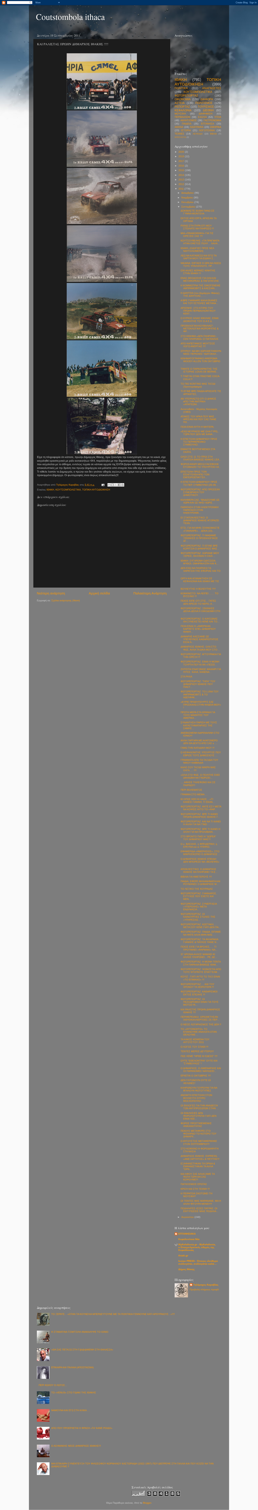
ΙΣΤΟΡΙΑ (186, 130)
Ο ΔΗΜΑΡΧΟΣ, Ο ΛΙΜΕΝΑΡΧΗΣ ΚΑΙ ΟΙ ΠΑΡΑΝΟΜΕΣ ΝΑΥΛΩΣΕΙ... (201, 1069)
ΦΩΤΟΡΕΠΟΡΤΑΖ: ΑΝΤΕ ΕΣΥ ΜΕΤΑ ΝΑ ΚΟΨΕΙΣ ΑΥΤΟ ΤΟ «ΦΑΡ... (201, 808)
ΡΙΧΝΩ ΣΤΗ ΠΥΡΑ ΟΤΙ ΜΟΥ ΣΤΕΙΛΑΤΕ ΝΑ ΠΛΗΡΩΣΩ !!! (197, 227)
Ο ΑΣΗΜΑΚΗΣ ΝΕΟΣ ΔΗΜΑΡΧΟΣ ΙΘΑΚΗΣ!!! (76, 1446)
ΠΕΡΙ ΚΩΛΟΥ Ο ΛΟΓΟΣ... (53, 1385)
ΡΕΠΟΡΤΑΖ (182, 106)
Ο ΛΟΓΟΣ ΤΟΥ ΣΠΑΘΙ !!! (194, 1047)
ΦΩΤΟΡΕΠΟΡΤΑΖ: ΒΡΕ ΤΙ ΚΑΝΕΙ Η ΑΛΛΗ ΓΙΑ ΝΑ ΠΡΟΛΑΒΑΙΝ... (200, 830)
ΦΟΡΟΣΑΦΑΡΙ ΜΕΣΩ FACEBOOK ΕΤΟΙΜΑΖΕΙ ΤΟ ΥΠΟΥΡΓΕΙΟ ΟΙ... (201, 465)
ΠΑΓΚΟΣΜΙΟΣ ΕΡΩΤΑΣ (194, 1184)
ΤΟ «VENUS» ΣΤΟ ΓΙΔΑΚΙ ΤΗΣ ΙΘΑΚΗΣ (73, 1392)
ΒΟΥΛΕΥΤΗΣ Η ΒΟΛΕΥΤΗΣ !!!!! (198, 589)
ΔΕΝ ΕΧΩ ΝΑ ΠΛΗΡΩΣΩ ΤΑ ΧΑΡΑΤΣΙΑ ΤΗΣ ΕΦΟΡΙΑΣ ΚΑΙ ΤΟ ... (200, 571)
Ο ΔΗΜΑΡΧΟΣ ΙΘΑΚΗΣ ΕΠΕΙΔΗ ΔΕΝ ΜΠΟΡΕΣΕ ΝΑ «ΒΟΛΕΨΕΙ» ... (200, 862)
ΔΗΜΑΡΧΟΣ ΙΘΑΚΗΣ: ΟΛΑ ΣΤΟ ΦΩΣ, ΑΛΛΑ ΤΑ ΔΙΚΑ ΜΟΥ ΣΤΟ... (200, 648)
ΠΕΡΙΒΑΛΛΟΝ (182, 117)
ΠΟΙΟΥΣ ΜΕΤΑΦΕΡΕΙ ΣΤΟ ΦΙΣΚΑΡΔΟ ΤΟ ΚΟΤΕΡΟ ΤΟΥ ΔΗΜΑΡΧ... (198, 1134)
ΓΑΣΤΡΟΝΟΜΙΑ (212, 120)
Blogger (147, 1503)
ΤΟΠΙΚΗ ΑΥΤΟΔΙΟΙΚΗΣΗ (96, 489)
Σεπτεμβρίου (188, 206)
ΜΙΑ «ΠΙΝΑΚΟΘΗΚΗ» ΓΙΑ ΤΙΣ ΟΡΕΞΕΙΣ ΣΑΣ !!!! (197, 234)
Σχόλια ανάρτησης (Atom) (65, 600)
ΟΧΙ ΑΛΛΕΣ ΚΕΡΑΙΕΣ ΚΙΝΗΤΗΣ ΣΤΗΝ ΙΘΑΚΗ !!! (198, 272)
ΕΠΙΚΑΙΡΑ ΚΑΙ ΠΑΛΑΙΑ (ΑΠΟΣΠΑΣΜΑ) (72, 1367)
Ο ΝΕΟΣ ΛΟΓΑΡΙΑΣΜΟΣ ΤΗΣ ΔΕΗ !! (201, 1024)
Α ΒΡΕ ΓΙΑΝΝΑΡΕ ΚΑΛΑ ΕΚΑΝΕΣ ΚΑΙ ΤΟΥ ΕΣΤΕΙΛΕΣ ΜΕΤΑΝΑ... (199, 302)
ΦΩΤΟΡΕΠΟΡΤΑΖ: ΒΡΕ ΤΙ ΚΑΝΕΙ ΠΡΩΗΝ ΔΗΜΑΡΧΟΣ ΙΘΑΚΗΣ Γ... (200, 815)
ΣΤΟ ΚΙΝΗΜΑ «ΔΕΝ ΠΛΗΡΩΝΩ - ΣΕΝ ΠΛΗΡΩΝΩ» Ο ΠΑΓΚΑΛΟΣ (200, 337)
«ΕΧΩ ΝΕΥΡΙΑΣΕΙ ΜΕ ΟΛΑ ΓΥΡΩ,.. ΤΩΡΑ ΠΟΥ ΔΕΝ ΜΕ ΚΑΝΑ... (200, 433)
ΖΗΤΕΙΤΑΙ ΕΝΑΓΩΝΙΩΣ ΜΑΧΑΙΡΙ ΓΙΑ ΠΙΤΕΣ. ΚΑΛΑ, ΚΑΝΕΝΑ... (201, 670)
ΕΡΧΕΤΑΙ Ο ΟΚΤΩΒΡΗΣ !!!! (196, 1075)
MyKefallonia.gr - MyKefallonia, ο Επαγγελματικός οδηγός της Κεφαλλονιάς (197, 1247)
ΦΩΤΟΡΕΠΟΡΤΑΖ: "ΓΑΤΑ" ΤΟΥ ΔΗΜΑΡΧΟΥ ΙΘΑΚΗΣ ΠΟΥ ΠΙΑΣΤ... (198, 684)
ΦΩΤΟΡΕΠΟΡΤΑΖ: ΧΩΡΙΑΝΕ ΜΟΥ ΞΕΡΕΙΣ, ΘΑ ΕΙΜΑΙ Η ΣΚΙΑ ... (200, 554)
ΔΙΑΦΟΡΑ (206, 99)
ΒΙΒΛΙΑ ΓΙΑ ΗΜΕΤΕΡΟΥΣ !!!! (196, 876)
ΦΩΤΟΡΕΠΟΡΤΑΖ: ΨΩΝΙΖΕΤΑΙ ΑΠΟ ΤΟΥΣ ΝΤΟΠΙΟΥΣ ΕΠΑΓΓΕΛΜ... (201, 970)
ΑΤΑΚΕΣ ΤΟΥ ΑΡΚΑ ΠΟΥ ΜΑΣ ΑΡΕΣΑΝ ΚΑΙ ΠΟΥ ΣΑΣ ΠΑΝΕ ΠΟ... (198, 419)
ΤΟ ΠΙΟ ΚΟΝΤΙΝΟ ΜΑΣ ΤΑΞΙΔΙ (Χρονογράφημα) (198, 385)
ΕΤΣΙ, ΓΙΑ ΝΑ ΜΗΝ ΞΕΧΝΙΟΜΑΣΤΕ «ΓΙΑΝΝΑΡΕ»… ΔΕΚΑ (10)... (200, 529)
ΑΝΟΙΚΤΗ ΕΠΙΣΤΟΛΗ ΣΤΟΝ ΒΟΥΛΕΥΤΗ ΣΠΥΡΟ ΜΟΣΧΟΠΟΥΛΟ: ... (196, 1098)
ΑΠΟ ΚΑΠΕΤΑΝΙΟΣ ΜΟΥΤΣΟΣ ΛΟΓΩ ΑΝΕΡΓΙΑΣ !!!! (198, 345)
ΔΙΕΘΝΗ (208, 110)
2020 (181, 152)
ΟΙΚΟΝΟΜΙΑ (183, 99)
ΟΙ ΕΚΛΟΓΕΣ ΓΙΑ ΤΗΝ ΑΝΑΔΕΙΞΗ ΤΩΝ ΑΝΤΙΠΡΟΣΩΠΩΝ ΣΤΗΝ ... (200, 1107)
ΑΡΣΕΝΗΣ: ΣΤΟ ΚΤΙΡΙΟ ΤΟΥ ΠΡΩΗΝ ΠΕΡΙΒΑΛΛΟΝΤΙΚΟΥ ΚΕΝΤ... (198, 311)
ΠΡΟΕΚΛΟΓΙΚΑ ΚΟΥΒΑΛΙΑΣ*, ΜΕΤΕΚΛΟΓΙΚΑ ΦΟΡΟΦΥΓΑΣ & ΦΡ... (200, 328)
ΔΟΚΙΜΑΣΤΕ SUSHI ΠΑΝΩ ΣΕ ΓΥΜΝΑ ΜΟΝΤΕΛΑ (197, 212)
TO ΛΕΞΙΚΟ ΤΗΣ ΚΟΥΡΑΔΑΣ (197, 889)
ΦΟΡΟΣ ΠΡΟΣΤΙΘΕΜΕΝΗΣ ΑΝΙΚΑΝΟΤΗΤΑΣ (196, 1124)
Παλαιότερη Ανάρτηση (150, 593)
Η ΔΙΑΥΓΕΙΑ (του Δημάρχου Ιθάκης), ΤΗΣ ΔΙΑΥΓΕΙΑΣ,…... (200, 294)
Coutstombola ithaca (70, 16)
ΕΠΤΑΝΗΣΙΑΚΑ (187, 1233)
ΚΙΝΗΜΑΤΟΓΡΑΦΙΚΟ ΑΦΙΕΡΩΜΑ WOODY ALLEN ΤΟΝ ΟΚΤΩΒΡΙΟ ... (200, 361)
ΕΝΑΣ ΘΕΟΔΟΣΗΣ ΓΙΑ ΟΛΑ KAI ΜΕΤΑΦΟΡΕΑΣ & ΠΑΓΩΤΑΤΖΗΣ (200, 279)
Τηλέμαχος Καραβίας (205, 1284)
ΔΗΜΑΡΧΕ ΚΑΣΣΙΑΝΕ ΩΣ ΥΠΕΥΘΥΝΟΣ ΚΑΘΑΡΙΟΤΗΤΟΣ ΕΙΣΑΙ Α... (199, 639)
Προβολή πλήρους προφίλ (204, 1289)
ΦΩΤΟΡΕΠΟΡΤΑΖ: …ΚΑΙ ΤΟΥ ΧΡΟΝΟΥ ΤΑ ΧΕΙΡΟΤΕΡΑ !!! (197, 985)
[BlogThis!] (112, 485)
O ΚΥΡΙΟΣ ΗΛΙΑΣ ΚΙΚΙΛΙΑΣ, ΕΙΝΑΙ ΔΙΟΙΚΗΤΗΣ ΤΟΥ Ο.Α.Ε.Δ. (200, 319)
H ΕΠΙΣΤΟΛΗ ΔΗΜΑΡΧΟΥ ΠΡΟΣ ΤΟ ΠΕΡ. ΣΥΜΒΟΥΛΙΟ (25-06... (199, 483)
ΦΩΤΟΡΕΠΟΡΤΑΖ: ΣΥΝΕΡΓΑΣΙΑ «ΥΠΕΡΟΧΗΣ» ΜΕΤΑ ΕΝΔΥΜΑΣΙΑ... (199, 907)
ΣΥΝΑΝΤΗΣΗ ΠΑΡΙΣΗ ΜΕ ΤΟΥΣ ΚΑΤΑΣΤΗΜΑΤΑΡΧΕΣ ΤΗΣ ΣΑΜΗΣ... (199, 725)
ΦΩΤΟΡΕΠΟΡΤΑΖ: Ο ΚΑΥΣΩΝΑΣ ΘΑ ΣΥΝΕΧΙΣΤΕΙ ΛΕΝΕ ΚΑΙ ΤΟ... (200, 620)
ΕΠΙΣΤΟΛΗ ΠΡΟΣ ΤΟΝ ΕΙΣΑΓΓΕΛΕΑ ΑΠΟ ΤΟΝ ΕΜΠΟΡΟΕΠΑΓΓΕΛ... (195, 474)
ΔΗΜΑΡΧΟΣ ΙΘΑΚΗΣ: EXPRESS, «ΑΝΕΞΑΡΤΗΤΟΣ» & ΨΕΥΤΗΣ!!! (200, 1157)
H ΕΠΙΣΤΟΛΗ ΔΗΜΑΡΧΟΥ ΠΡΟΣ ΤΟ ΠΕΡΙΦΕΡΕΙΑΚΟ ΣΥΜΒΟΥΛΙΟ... (199, 442)
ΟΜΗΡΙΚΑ (215, 127)
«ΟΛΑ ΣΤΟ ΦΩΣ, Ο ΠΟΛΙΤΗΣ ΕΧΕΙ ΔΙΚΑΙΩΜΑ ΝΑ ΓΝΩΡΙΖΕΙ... (200, 776)
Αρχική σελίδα (99, 593)
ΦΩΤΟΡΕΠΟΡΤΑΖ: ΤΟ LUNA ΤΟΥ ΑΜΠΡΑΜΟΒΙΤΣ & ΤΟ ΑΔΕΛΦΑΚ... (200, 694)
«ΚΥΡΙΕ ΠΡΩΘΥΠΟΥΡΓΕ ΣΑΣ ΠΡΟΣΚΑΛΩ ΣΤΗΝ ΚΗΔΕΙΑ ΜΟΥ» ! (201, 705)
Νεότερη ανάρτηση (51, 593)
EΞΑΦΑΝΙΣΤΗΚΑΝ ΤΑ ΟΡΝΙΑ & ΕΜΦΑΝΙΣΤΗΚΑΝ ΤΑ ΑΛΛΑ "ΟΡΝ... (198, 1166)
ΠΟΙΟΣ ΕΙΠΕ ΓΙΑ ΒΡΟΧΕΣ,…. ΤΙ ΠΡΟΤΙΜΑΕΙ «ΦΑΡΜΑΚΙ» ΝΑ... (199, 948)
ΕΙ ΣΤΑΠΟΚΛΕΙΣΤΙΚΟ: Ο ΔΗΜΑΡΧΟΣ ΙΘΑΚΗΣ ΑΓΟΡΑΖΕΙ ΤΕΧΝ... (200, 520)
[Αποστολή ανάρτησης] (102, 484)
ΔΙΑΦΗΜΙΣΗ (205, 113)
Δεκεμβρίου (187, 193)
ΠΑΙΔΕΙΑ (186, 123)
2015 (181, 170)
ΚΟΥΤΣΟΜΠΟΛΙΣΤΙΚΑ (68, 489)
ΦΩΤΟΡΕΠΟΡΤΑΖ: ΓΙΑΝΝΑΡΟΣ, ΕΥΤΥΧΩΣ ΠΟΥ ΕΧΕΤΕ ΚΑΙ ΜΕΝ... (199, 896)
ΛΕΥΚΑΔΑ (198, 134)
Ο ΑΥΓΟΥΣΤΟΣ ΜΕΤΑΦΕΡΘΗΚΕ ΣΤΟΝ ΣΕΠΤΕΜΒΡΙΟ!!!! (199, 1142)
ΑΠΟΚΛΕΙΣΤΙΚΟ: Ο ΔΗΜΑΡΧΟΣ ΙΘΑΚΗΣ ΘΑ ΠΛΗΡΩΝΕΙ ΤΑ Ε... (199, 870)
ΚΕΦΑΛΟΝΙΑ (183, 110)
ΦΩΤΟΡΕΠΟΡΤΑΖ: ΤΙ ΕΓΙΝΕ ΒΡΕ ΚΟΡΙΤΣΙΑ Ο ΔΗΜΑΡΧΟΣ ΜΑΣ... (200, 547)
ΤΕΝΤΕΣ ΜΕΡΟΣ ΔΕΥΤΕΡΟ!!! (197, 1051)
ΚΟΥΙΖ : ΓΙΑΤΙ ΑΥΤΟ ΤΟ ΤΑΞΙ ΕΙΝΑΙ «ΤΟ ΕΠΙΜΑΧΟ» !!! (200, 978)
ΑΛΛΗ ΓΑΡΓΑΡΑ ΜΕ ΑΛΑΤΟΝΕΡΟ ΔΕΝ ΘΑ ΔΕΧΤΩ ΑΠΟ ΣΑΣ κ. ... (199, 742)
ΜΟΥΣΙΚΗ (180, 113)
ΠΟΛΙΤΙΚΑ (181, 88)
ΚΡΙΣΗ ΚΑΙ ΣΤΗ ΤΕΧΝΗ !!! (195, 1189)
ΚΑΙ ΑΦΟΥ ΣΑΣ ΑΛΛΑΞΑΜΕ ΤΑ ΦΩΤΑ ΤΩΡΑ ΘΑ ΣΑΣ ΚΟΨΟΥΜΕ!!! (198, 1177)
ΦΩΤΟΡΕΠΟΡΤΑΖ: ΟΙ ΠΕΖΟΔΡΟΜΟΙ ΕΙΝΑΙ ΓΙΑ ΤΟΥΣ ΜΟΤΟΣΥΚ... (200, 1002)
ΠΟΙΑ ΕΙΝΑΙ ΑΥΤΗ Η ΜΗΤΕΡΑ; (197, 427)
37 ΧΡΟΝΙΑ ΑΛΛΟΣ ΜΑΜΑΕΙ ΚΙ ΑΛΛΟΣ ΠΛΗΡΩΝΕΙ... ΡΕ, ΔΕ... (199, 955)
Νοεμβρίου (187, 197)
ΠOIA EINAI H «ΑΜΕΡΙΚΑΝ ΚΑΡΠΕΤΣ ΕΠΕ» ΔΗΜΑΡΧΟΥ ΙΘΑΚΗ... (198, 629)
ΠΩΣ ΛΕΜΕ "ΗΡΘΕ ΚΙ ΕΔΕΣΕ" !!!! (199, 1056)
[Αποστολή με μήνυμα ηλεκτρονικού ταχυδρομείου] (109, 485)
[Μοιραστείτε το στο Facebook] (119, 485)
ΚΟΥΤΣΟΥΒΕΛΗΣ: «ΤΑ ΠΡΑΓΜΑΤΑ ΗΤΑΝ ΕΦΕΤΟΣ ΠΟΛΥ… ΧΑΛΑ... (200, 242)
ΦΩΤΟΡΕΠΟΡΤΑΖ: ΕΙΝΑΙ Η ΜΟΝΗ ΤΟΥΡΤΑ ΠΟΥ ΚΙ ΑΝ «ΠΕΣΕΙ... (200, 663)
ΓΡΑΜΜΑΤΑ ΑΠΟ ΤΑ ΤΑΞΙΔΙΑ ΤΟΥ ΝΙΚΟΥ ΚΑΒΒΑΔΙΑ (199, 761)
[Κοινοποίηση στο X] (116, 485)
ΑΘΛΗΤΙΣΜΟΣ (188, 120)
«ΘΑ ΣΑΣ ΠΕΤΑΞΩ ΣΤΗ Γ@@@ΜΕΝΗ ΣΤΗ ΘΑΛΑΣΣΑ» (82, 1349)
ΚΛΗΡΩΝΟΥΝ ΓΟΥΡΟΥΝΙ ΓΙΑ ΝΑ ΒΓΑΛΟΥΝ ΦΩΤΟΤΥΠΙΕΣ (199, 1089)
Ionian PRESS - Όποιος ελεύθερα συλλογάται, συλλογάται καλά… (198, 1262)
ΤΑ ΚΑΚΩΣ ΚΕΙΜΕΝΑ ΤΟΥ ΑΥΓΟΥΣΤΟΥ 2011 (195, 1041)
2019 (181, 156)
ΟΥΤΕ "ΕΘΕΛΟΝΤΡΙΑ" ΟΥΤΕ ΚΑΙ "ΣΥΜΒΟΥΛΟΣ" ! (199, 1062)
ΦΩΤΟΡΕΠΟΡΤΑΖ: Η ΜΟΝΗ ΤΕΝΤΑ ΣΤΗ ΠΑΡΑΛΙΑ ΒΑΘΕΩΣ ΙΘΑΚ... (201, 963)
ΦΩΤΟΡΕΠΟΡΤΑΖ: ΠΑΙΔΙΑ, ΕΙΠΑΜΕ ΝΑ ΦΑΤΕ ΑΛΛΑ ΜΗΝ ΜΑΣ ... (201, 933)
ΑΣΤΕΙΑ (180, 102)
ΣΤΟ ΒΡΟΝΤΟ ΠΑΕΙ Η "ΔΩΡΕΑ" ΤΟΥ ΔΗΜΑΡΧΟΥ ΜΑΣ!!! (198, 838)
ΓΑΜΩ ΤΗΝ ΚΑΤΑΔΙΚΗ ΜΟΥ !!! (197, 748)
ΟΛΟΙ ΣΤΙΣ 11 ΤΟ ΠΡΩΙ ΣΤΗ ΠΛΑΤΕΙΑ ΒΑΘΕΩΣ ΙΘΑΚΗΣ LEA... (201, 458)
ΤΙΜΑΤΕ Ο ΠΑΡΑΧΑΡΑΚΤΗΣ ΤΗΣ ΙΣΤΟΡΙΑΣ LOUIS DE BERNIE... (199, 370)
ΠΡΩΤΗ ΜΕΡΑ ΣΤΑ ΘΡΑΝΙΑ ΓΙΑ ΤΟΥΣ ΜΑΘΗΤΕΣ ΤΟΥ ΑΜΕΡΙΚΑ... (198, 715)
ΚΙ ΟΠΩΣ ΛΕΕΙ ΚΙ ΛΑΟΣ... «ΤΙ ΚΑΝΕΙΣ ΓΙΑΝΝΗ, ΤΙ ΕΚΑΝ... (198, 800)
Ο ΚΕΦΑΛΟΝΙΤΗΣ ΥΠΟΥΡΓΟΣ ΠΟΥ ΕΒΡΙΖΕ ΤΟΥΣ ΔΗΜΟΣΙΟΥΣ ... (201, 754)
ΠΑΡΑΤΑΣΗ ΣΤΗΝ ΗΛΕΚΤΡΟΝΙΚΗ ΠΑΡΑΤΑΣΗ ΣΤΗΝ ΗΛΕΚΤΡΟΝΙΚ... (200, 510)
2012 (181, 184)
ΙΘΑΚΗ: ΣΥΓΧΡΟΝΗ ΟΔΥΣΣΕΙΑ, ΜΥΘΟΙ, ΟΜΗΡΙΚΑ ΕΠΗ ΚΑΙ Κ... (200, 562)
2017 (181, 161)
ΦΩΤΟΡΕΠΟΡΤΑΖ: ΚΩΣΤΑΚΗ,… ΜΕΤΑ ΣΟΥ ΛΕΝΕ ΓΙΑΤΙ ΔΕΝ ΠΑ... (201, 926)
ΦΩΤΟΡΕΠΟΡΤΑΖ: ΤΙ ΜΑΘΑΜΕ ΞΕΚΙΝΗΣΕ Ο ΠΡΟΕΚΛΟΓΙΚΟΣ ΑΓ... (199, 538)
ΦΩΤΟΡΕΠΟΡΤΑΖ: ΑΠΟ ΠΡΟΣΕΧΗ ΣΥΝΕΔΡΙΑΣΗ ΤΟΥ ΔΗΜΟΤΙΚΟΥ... (200, 492)
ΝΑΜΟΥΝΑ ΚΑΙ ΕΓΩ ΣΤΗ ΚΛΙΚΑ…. (70, 1410)
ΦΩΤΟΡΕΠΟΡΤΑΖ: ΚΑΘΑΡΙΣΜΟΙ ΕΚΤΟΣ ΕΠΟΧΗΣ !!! (199, 993)
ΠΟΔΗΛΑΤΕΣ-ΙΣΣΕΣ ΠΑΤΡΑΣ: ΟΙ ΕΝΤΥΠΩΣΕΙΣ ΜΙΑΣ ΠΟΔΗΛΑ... (199, 1210)
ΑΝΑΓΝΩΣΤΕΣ (211, 88)
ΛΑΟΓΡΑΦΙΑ (196, 127)
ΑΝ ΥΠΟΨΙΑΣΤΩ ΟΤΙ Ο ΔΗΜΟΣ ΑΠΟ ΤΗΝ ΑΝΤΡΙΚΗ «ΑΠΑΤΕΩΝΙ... (198, 401)
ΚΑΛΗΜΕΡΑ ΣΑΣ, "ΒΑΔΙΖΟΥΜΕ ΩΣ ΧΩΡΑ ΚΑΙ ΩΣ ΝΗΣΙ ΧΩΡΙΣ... (200, 501)
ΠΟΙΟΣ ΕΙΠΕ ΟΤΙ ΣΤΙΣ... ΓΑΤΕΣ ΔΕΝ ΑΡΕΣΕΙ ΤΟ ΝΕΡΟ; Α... (198, 602)
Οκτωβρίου (187, 202)
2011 (181, 188)
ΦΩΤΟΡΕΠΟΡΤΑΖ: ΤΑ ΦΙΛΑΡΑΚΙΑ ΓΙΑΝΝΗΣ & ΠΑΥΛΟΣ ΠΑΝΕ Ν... (199, 941)
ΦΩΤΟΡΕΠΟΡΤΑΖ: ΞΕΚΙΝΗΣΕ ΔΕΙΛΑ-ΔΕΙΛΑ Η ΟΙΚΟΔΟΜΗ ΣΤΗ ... (200, 611)
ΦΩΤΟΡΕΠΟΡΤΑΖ (186, 95)
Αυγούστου (187, 1217)
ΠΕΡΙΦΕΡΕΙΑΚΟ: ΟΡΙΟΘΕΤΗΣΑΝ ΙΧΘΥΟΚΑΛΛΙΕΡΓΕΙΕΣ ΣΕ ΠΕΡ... (200, 1018)
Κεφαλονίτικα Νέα (189, 1239)
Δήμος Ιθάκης (186, 1269)
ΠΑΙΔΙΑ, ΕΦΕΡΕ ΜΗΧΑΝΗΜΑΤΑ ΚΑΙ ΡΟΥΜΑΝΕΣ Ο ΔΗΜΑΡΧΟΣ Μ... (200, 882)
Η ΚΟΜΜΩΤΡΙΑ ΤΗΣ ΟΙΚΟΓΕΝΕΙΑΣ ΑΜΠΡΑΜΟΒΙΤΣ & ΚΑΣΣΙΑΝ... (200, 287)
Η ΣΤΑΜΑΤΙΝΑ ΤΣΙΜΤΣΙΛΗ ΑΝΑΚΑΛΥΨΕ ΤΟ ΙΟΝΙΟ (79, 1332)
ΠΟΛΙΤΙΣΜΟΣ (204, 102)
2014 (181, 175)
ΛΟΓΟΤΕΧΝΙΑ (207, 130)
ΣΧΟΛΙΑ (202, 117)
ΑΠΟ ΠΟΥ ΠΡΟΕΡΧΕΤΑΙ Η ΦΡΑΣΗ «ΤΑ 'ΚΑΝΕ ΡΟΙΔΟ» (81, 1428)
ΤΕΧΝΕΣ (179, 133)
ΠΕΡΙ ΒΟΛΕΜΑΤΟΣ (191, 790)
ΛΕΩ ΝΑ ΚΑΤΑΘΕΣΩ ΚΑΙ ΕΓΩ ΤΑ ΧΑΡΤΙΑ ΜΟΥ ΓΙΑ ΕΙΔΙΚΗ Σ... (198, 257)
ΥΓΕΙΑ (217, 117)
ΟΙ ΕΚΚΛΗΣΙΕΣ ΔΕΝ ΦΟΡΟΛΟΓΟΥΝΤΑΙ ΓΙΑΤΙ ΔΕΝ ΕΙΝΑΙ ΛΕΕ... (198, 1116)
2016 (181, 165)
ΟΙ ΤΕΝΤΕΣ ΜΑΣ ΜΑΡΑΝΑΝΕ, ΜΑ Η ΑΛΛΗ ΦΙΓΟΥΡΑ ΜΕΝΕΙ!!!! (201, 1202)
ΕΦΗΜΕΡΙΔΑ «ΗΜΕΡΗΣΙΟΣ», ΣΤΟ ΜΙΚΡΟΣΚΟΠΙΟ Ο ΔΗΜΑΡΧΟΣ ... (200, 853)
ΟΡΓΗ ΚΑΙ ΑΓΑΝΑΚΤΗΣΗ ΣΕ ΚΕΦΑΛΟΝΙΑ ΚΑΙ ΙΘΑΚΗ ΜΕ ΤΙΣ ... (200, 581)
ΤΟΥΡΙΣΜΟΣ (206, 106)
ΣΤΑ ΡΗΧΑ (186, 676)
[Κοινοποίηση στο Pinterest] (122, 485)
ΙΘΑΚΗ (50, 489)
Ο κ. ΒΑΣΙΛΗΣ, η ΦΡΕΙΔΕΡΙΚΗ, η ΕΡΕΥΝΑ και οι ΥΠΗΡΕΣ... (199, 845)
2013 (181, 179)
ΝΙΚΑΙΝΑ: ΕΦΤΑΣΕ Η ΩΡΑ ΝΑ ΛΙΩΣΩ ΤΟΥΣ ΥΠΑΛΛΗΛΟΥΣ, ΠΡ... (201, 264)
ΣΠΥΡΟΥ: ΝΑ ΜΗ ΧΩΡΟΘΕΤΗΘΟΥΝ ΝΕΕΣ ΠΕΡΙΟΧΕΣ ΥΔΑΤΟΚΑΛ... (201, 352)
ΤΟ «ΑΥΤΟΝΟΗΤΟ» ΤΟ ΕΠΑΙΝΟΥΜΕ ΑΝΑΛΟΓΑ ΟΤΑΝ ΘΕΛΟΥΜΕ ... (199, 1032)
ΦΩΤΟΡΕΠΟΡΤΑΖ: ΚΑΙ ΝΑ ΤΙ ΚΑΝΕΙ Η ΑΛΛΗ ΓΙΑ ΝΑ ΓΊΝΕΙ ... (201, 823)
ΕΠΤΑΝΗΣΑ (207, 123)
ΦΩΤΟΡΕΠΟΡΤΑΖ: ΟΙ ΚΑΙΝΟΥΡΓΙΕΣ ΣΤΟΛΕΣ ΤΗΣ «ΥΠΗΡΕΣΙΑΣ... (198, 917)
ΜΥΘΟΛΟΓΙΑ (180, 137)
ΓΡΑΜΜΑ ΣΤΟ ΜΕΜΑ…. (194, 794)
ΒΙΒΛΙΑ (213, 134)
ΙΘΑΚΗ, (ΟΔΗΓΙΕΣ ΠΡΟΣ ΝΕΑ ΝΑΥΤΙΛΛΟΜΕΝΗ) (197, 249)
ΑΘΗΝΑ (179, 127)
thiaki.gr (183, 1255)
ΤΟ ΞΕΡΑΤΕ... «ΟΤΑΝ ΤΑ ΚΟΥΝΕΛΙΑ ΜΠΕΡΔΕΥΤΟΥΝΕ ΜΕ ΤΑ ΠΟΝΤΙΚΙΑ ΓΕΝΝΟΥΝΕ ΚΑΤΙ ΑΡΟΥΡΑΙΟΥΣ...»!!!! (113, 1314)
